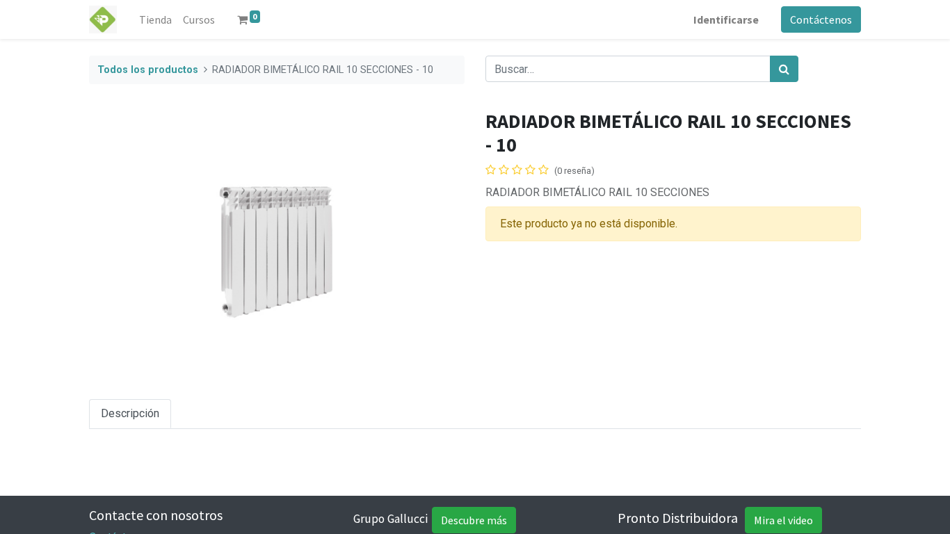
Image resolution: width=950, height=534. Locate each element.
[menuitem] (155, 19)
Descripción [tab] (130, 413)
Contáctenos (821, 19)
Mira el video (783, 520)
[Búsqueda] (784, 69)
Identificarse (726, 19)
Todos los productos (147, 70)
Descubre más (474, 520)
